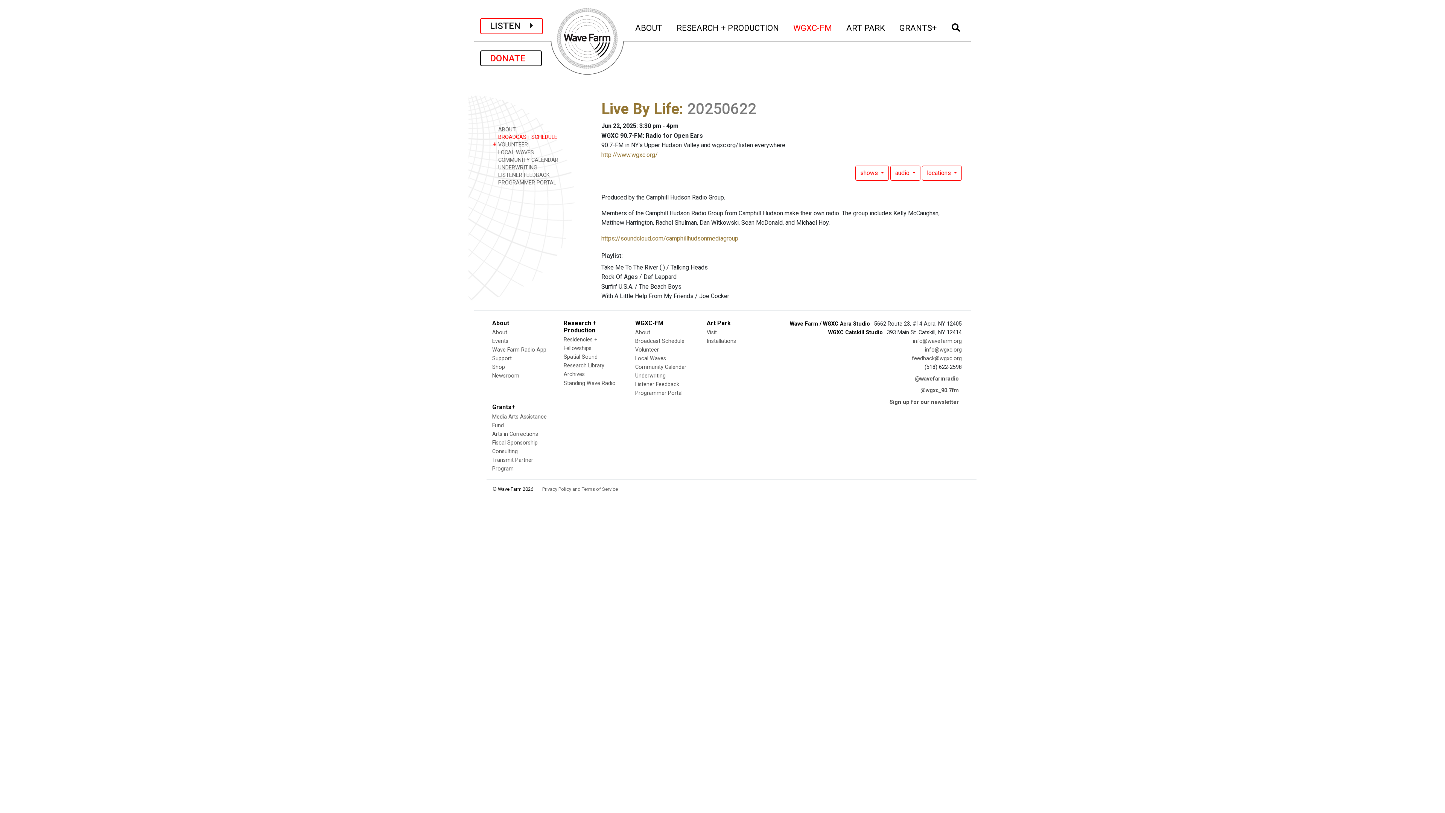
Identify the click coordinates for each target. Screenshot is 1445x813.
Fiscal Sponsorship (515, 443)
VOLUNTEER (510, 144)
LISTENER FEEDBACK (523, 175)
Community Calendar (660, 367)
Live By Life (640, 109)
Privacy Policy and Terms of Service (580, 489)
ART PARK (866, 28)
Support (502, 358)
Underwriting (650, 376)
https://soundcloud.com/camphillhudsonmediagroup (669, 238)
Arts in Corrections (515, 434)
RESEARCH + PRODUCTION (728, 28)
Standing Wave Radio (590, 383)
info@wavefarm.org (937, 341)
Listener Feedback (657, 384)
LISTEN (510, 26)
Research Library (584, 365)
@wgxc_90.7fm (939, 390)
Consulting (505, 451)
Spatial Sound (581, 357)
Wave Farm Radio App (519, 350)
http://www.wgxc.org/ (629, 154)
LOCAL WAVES (515, 152)
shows (869, 173)
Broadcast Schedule (659, 341)
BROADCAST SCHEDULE (527, 137)
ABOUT (649, 28)
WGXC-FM (813, 28)
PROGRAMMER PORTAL (526, 183)
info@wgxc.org (943, 350)
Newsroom (505, 376)
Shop (498, 367)
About (499, 332)
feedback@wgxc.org (937, 358)
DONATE (511, 58)
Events (500, 341)
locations (939, 173)
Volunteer (647, 350)
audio (903, 173)
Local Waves (650, 358)
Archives (574, 374)
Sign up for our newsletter (924, 402)
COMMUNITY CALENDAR (527, 160)
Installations (721, 341)
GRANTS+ (918, 28)
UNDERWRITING (517, 167)
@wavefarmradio (937, 379)
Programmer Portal (659, 393)
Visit (712, 332)
